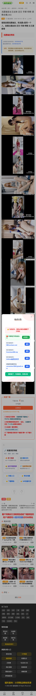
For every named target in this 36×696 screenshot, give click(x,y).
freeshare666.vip (12, 352)
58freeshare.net (11, 345)
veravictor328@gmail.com (14, 367)
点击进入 (25, 337)
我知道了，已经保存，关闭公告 (18, 374)
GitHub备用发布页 (12, 359)
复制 (27, 344)
